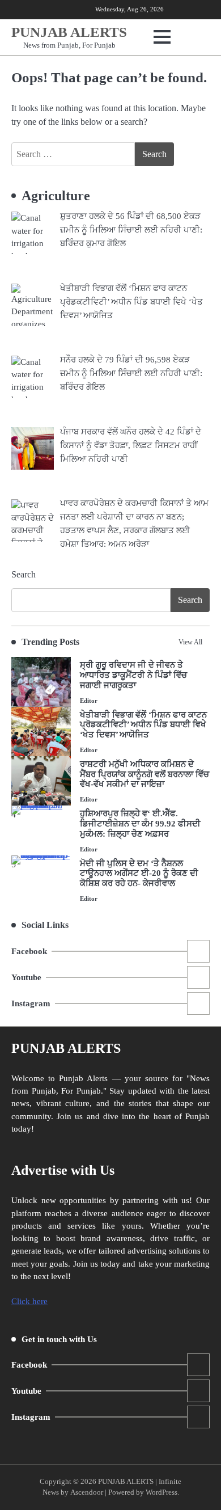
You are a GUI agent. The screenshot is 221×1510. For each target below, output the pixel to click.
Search (23, 574)
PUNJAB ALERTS (69, 32)
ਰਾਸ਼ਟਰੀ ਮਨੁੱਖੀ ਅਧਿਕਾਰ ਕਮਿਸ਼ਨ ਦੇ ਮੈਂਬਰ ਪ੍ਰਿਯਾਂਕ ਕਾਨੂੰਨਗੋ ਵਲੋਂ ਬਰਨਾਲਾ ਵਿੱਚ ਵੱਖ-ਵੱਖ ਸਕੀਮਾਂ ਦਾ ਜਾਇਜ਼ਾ (144, 774)
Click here (29, 1301)
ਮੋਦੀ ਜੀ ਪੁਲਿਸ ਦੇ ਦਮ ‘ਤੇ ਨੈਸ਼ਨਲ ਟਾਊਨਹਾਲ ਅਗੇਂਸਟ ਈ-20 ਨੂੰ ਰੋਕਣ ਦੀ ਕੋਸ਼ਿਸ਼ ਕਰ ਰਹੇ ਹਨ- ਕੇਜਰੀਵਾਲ (139, 873)
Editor (88, 700)
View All (190, 642)
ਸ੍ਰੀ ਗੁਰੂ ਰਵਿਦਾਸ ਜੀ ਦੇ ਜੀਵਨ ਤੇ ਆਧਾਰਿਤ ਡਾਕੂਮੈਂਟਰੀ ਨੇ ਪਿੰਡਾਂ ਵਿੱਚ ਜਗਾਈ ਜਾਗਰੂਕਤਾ (133, 675)
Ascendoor (86, 1492)
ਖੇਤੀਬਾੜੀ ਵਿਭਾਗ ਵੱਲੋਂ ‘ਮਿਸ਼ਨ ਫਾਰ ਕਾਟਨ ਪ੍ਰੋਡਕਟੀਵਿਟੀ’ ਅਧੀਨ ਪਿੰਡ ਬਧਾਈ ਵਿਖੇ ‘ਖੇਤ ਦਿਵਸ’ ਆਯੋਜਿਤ (143, 725)
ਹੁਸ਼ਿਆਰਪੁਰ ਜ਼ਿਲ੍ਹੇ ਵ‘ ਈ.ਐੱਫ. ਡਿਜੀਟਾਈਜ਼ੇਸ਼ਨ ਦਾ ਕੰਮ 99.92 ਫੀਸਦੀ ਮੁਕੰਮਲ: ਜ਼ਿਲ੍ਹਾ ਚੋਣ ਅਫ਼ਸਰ (140, 823)
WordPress (161, 1492)
